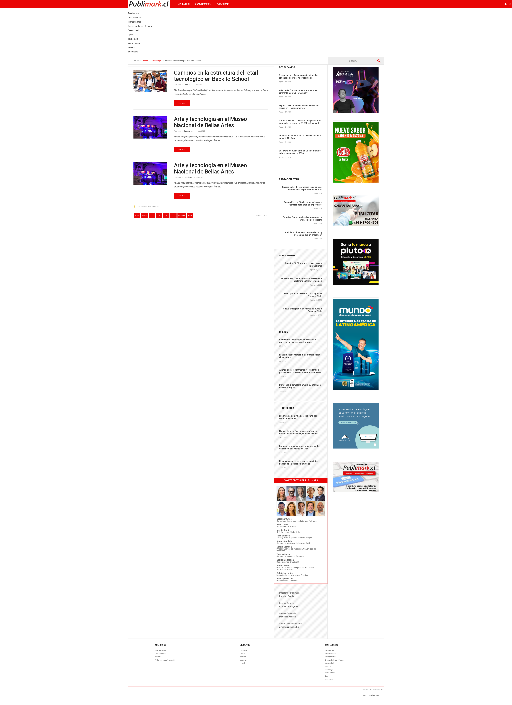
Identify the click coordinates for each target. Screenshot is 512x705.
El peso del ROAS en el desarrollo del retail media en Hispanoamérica (300, 106)
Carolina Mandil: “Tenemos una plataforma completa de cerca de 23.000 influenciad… (300, 121)
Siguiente (181, 216)
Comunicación (203, 4)
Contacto (158, 657)
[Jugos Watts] (356, 182)
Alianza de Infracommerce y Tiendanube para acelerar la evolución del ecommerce (300, 371)
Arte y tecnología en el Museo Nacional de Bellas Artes (210, 122)
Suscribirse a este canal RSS (148, 207)
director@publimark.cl (289, 627)
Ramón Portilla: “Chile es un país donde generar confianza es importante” (303, 203)
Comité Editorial (160, 654)
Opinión (328, 666)
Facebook (243, 650)
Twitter (242, 654)
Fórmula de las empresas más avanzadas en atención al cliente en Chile (299, 447)
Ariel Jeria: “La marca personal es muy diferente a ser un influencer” (298, 91)
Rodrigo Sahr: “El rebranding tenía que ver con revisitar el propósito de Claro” (301, 188)
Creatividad (329, 663)
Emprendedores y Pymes (334, 660)
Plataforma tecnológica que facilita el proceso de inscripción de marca (297, 340)
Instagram (243, 660)
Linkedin (243, 663)
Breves (327, 676)
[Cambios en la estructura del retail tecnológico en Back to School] (150, 81)
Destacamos (188, 131)
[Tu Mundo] (356, 389)
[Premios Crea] (356, 112)
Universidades (330, 654)
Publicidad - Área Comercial (165, 660)
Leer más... (182, 103)
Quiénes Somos (161, 650)
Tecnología (188, 177)
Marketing (184, 4)
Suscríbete (329, 679)
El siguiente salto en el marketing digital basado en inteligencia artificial (298, 462)
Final (190, 216)
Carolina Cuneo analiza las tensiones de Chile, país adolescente (302, 218)
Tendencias (329, 650)
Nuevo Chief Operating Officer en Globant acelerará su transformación (301, 279)
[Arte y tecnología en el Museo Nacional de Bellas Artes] (150, 127)
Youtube (243, 657)
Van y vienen (330, 673)
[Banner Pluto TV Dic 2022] (356, 284)
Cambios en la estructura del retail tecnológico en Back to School (216, 75)
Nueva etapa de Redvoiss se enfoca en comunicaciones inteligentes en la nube (298, 432)
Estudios (187, 85)
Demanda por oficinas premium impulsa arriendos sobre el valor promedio (298, 76)
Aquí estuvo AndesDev (371, 695)
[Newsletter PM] (356, 492)
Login (505, 4)
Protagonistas (330, 657)
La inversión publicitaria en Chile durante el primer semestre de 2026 (300, 152)
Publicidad (223, 4)
